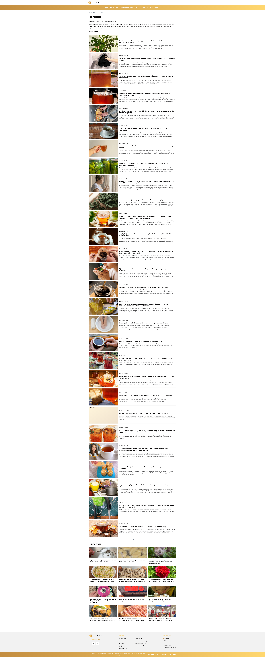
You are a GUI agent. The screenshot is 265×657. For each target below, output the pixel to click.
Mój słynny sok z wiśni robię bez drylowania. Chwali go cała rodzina (144, 413)
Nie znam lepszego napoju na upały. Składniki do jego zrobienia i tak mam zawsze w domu (147, 431)
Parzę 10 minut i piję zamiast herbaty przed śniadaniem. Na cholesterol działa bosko (146, 77)
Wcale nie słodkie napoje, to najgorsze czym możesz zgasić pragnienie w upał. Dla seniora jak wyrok (146, 182)
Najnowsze (95, 544)
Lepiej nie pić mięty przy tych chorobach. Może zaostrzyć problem (144, 200)
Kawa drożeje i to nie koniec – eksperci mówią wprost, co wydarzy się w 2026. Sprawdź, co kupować (146, 252)
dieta (117, 7)
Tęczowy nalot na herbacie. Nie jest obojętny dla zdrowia (140, 341)
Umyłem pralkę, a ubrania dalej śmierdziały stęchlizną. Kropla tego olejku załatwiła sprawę (147, 112)
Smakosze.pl (92, 12)
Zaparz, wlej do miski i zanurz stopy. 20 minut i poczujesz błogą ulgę (144, 323)
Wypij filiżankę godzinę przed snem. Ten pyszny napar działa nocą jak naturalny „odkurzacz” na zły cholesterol (145, 217)
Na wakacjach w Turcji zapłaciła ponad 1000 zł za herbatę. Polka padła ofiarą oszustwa (145, 359)
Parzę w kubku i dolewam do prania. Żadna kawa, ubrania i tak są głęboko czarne (147, 59)
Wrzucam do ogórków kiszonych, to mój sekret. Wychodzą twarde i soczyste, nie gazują (144, 164)
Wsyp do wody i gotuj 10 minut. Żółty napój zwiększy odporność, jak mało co (146, 485)
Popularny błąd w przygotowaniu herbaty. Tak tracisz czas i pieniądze (145, 395)
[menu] (93, 643)
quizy (156, 7)
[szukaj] (176, 2)
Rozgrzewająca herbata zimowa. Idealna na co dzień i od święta (143, 527)
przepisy (106, 7)
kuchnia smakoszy (148, 7)
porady (112, 7)
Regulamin (173, 654)
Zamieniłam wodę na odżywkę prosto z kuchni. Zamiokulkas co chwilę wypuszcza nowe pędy (145, 41)
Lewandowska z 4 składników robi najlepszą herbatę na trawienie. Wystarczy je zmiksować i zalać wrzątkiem (144, 449)
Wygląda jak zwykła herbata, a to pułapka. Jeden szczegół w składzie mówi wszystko (145, 234)
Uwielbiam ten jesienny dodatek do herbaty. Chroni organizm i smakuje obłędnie (146, 467)
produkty (138, 7)
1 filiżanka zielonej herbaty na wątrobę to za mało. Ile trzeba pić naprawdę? (143, 129)
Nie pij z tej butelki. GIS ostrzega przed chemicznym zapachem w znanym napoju (146, 146)
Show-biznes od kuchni (127, 7)
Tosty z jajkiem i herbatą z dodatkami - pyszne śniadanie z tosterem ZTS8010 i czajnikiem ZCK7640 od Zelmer (145, 305)
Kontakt (164, 654)
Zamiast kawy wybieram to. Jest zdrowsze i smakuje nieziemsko (143, 287)
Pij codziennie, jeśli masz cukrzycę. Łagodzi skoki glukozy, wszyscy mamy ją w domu (146, 269)
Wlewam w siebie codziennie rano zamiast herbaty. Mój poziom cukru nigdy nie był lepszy (145, 94)
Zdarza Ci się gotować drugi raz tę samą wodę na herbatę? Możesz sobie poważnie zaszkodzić (146, 506)
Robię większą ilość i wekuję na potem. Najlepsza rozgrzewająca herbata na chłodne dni (146, 377)
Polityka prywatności (153, 654)
